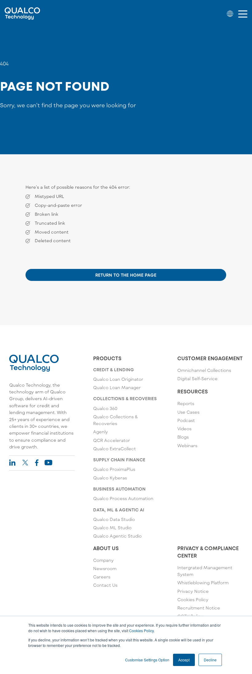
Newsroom (104, 568)
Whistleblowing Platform (203, 582)
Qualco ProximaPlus (114, 469)
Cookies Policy (141, 630)
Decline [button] (210, 659)
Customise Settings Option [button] (147, 659)
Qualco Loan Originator (118, 379)
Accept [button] (184, 659)
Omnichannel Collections (204, 370)
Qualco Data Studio (114, 519)
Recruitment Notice (198, 607)
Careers (101, 576)
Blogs (183, 436)
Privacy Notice (193, 591)
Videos (184, 428)
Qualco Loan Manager (117, 387)
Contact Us (105, 585)
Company (103, 560)
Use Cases (188, 412)
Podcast (186, 420)
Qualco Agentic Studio (117, 535)
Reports (185, 403)
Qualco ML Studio (112, 527)
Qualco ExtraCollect (114, 448)
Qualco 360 (105, 408)
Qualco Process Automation (123, 498)
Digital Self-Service (197, 378)
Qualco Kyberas (110, 477)
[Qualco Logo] (22, 13)
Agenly (100, 431)
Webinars (187, 445)
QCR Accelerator (111, 440)
